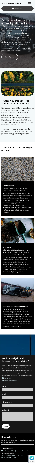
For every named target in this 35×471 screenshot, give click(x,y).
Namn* (4, 386)
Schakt (3, 458)
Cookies (14, 458)
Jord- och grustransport (23, 455)
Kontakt (8, 458)
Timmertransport (10, 455)
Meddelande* (6, 410)
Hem (2, 455)
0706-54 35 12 (6, 378)
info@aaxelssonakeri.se (9, 380)
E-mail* (4, 394)
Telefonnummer (7, 402)
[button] (17, 8)
